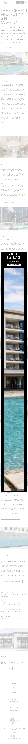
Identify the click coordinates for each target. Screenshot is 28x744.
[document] (14, 372)
